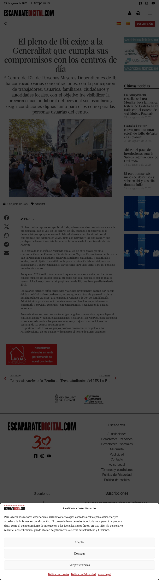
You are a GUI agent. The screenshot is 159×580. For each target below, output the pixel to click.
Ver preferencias (79, 565)
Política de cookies (58, 574)
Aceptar (79, 542)
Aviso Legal (104, 574)
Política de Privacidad (83, 574)
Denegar (79, 554)
